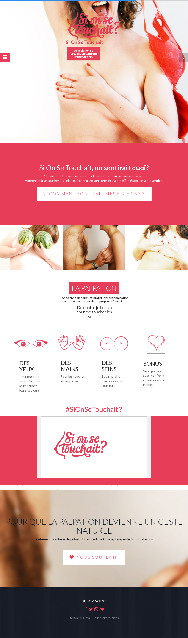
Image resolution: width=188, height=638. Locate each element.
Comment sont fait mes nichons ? (97, 193)
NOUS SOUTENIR (97, 557)
